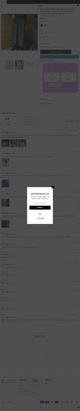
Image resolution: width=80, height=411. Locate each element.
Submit (40, 208)
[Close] (53, 187)
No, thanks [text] (41, 218)
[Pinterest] (40, 214)
